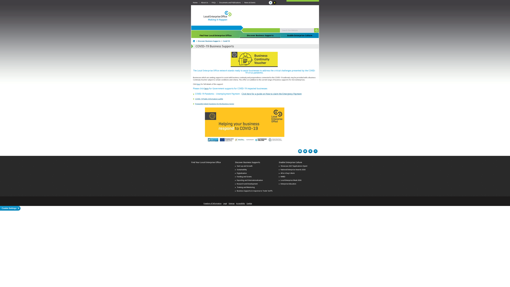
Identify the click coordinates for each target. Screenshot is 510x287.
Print (300, 151)
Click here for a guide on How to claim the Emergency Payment (272, 94)
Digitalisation (242, 173)
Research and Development (247, 184)
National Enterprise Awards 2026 (293, 170)
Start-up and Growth (244, 166)
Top (316, 151)
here (198, 84)
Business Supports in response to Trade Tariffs (255, 191)
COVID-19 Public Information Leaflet (209, 99)
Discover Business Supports (260, 35)
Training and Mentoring (246, 187)
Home (195, 3)
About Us (204, 3)
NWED (283, 177)
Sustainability (242, 170)
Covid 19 (226, 41)
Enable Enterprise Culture (299, 35)
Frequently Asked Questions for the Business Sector (214, 104)
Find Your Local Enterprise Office (215, 35)
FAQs (214, 3)
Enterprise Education (288, 184)
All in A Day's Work (288, 173)
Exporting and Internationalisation (250, 180)
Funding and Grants (244, 177)
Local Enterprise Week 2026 (291, 180)
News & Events (249, 3)
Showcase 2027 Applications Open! (294, 166)
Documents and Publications (230, 3)
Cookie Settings (9, 208)
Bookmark (310, 151)
